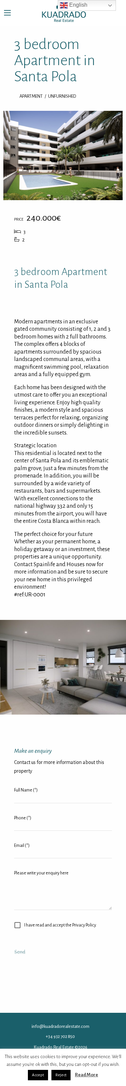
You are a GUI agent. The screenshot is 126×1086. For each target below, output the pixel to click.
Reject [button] (61, 1075)
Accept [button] (38, 1075)
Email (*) (22, 845)
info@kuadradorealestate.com (60, 1026)
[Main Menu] (7, 12)
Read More (86, 1074)
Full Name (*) (26, 790)
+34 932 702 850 (60, 1036)
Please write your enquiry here (41, 873)
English (77, 5)
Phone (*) (22, 818)
